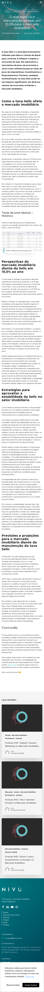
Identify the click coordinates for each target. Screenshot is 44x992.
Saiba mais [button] (29, 976)
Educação (9, 792)
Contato (6, 925)
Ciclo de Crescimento (11, 915)
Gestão (8, 735)
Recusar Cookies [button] (13, 985)
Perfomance (10, 738)
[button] (41, 2)
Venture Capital (11, 852)
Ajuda (5, 922)
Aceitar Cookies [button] (31, 985)
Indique (6, 920)
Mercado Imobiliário (30, 11)
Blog (8, 11)
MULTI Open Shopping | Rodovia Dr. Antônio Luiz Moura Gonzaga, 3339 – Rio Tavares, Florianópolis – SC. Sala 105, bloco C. (21, 949)
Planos (5, 912)
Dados (16, 11)
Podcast (19, 738)
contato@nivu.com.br (13, 938)
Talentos (6, 917)
